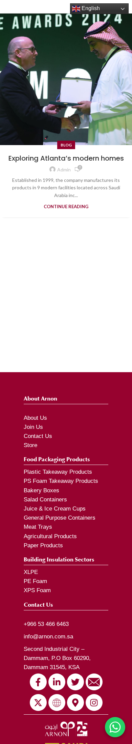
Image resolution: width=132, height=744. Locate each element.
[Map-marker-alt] (75, 702)
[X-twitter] (38, 702)
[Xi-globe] (56, 702)
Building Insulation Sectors (59, 559)
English (90, 8)
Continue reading (66, 206)
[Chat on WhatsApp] (115, 727)
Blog (66, 144)
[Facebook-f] (38, 681)
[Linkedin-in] (56, 681)
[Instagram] (94, 702)
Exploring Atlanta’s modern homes (66, 158)
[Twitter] (75, 681)
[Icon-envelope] (94, 681)
